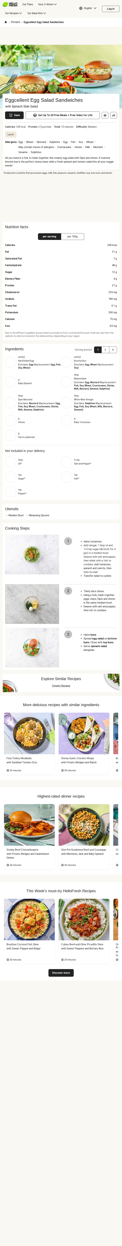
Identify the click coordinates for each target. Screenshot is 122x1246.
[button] (88, 8)
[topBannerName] (61, 36)
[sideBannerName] (61, 198)
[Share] (113, 115)
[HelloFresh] (10, 4)
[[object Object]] (105, 115)
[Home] (6, 22)
